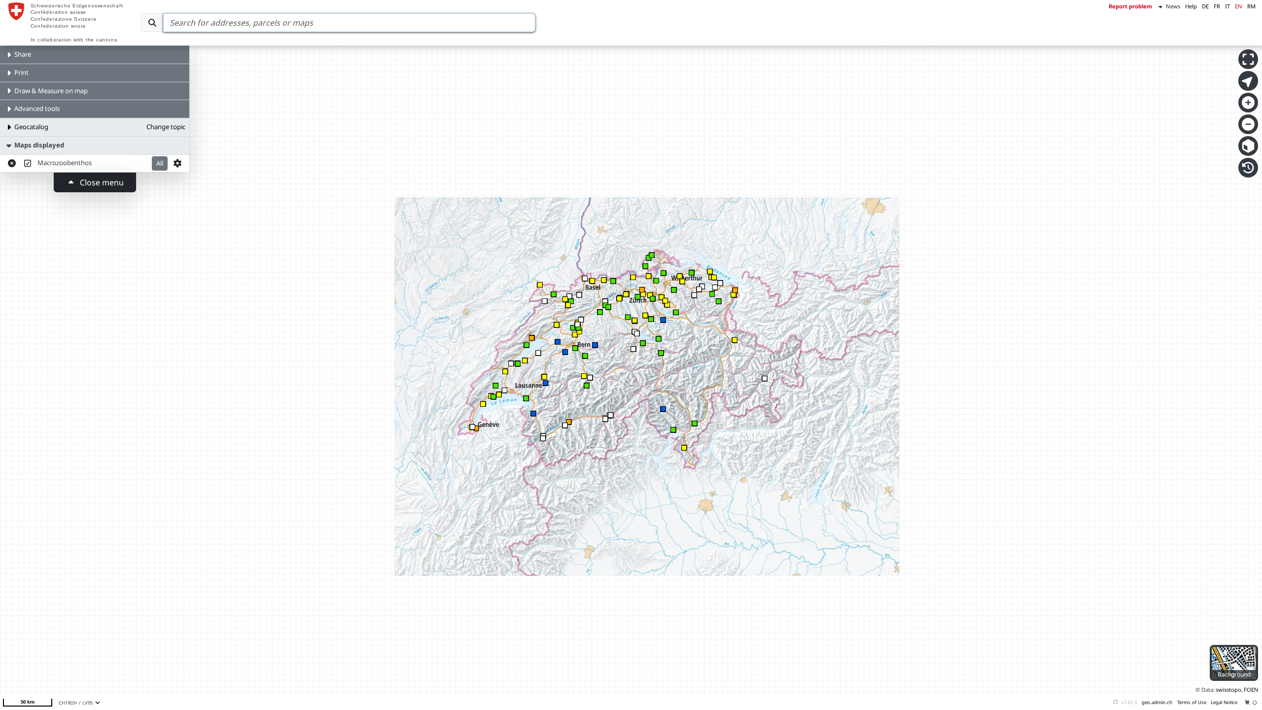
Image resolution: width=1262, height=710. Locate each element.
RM (1251, 6)
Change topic (165, 126)
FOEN (1251, 689)
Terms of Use (1191, 702)
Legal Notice (1224, 702)
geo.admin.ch (1157, 702)
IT (1227, 6)
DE (1205, 6)
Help (1191, 6)
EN (1238, 6)
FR (1217, 6)
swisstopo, (1229, 689)
